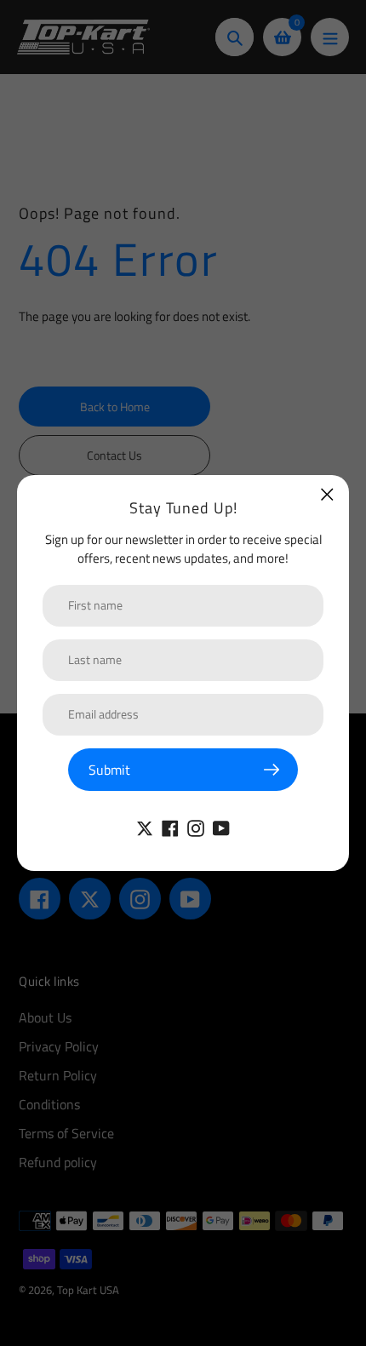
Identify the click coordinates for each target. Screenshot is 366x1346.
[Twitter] (144, 826)
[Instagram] (195, 826)
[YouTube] (221, 826)
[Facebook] (170, 826)
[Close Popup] (327, 494)
